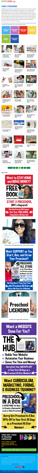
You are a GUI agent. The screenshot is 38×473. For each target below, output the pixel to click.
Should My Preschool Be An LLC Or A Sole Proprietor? (31, 131)
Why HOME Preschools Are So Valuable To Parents (7, 101)
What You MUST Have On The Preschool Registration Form (18, 161)
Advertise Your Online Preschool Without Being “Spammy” (31, 55)
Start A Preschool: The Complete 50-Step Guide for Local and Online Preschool (19, 245)
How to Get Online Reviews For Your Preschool (6, 69)
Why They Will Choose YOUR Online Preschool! (31, 116)
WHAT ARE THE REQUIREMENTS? (32, 30)
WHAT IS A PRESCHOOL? (5, 39)
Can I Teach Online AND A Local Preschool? (18, 55)
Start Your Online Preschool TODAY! (18, 100)
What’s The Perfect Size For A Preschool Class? (30, 101)
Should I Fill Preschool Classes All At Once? (31, 70)
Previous (11, 167)
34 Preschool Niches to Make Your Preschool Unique (31, 161)
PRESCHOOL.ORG (15, 464)
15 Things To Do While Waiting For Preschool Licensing (19, 146)
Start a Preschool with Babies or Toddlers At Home (19, 86)
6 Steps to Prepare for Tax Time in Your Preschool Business (7, 55)
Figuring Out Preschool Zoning (31, 145)
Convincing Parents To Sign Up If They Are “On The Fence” (19, 71)
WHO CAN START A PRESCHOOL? (14, 39)
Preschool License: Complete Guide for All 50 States (18, 319)
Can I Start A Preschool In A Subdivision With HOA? (7, 161)
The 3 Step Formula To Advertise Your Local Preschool (19, 127)
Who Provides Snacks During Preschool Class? (18, 116)
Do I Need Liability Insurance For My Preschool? (6, 146)
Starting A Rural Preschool (30, 85)
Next (28, 167)
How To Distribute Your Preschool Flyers (7, 130)
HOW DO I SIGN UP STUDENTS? (14, 30)
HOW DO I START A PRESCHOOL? (23, 30)
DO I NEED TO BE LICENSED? (6, 30)
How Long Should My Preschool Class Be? (6, 115)
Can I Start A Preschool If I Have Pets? (6, 85)
